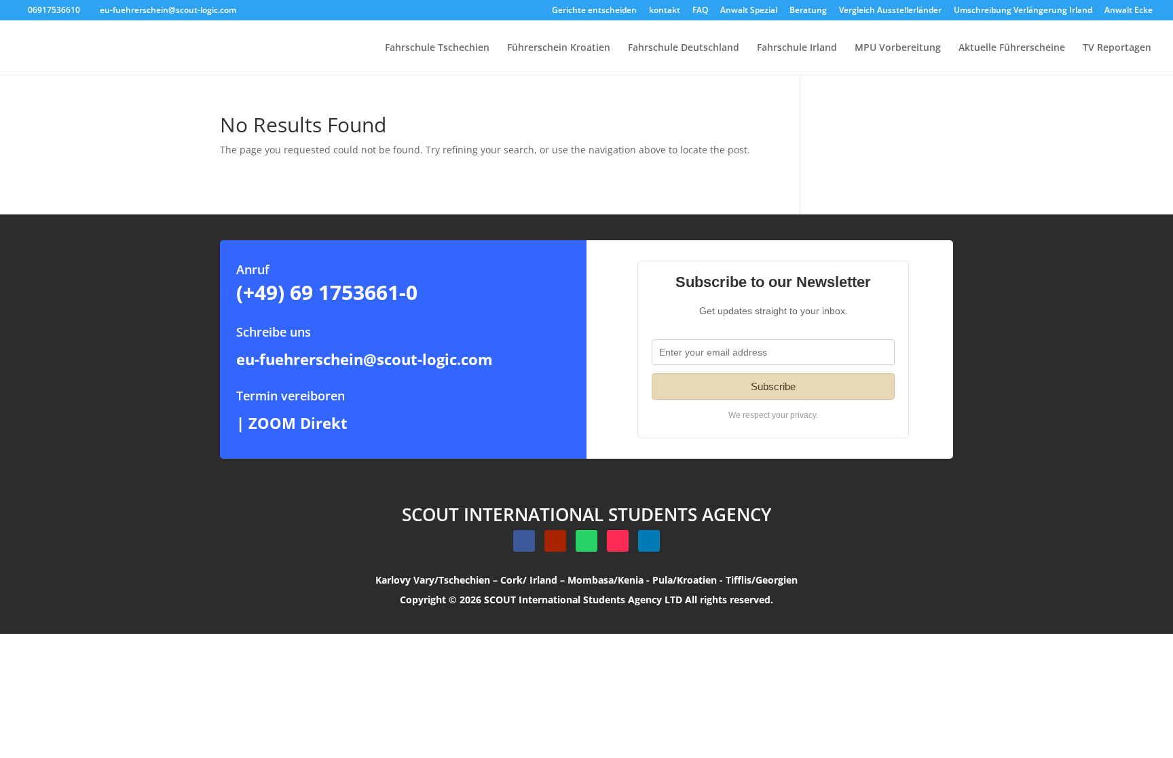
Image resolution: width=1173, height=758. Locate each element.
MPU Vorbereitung (898, 48)
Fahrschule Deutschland (683, 48)
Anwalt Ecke (1128, 11)
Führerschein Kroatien (558, 48)
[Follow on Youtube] (555, 541)
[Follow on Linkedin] (649, 541)
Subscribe (773, 386)
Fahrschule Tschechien (437, 48)
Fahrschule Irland (797, 48)
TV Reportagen (1117, 48)
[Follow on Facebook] (524, 541)
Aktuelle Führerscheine (1011, 48)
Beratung (808, 11)
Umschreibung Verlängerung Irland (1023, 11)
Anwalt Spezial (748, 11)
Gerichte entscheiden (594, 11)
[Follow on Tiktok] (618, 541)
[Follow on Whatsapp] (586, 541)
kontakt (664, 11)
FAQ (700, 11)
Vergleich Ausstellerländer (890, 11)
